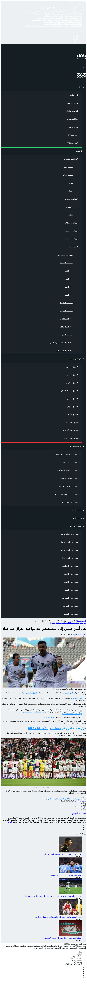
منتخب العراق (51, 799)
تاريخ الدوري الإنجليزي (70, 566)
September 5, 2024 (49, 717)
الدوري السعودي (72, 382)
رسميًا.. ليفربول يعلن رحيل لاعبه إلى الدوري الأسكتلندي (62, 16)
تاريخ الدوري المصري (70, 590)
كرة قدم (79, 151)
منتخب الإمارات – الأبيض (69, 478)
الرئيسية (83, 621)
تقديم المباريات (72, 103)
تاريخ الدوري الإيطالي (70, 582)
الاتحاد (67, 271)
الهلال (67, 287)
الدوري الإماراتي (72, 414)
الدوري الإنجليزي (72, 366)
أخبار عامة (74, 95)
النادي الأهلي (64, 319)
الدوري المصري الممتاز (69, 390)
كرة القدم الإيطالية (71, 223)
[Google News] (80, 807)
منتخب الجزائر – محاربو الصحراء (66, 494)
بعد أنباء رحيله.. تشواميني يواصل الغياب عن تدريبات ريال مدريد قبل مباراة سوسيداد (53, 12)
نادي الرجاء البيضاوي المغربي (59, 343)
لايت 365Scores (72, 143)
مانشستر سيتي (68, 167)
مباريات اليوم (77, 518)
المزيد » (9, 822)
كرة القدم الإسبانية (71, 199)
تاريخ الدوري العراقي (70, 606)
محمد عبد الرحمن (80, 634)
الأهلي (67, 295)
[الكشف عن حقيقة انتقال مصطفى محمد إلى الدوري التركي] (70, 852)
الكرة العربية (73, 247)
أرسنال (70, 191)
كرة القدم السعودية (66, 263)
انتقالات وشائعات (72, 111)
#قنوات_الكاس (39, 712)
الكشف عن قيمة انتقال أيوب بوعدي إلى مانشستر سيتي (62, 22)
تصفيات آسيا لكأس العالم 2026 (68, 623)
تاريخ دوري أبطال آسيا (70, 558)
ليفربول (70, 183)
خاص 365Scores (72, 135)
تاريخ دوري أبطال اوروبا (69, 542)
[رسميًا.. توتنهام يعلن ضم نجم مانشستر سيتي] (70, 873)
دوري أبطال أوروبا (71, 422)
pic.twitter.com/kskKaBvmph (72, 714)
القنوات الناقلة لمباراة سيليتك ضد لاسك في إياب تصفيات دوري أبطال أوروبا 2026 (54, 26)
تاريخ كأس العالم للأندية (69, 534)
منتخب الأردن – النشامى (69, 502)
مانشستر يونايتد (68, 175)
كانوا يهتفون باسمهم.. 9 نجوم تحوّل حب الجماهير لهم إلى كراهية (60, 18)
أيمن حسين (82, 623)
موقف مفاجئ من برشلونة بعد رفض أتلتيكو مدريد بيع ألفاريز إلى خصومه (57, 20)
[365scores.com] (81, 58)
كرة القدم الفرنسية (71, 239)
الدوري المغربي (72, 398)
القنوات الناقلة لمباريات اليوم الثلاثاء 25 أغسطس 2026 (63, 24)
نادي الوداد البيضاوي (62, 351)
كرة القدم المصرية (66, 311)
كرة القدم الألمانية (71, 231)
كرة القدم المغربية (67, 335)
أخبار (80, 87)
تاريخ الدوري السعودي (70, 598)
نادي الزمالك (64, 327)
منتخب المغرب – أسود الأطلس (67, 470)
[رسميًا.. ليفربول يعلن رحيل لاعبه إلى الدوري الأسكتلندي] (70, 936)
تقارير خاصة (73, 127)
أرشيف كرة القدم (76, 526)
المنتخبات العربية (76, 446)
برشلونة (70, 215)
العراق (52, 623)
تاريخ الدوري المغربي (70, 614)
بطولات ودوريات (76, 359)
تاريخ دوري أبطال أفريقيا (69, 550)
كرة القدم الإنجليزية (71, 159)
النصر (67, 279)
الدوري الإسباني (72, 374)
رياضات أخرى (77, 510)
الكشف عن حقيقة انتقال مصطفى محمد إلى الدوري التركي (61, 8)
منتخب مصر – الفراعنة (70, 462)
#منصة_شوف (27, 712)
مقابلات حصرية (72, 119)
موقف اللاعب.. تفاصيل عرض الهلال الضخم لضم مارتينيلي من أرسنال (58, 14)
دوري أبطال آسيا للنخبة (70, 430)
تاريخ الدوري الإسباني (70, 574)
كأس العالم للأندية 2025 (73, 964)
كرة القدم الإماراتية (66, 303)
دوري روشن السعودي (65, 255)
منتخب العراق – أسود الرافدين (67, 486)
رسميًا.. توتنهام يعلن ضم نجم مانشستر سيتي (66, 10)
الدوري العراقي (72, 406)
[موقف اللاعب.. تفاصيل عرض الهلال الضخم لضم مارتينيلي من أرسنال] (70, 915)
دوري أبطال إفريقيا (71, 438)
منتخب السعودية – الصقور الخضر (66, 454)
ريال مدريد (69, 207)
